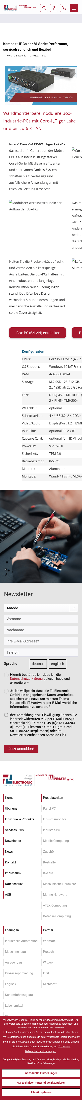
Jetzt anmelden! (21, 749)
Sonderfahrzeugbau (19, 995)
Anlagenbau (13, 962)
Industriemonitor (54, 819)
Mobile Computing (56, 841)
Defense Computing (57, 916)
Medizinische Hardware (59, 884)
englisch (57, 664)
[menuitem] (74, 8)
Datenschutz (14, 884)
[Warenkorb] (64, 8)
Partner (48, 930)
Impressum (13, 873)
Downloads (13, 841)
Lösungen (12, 930)
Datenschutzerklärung (26, 679)
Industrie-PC (51, 830)
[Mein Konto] (54, 8)
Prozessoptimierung (19, 973)
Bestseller (50, 862)
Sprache (10, 663)
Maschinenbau (15, 952)
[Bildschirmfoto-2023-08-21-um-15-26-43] (41, 85)
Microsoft (50, 984)
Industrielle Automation (21, 941)
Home (9, 798)
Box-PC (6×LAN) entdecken (38, 332)
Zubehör (49, 851)
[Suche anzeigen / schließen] (44, 8)
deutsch (38, 664)
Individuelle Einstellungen (41, 1073)
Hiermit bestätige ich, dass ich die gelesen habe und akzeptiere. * (40, 679)
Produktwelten (53, 798)
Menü (74, 8)
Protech (48, 952)
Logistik (10, 984)
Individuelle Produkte (19, 819)
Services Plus (14, 830)
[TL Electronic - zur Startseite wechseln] (11, 8)
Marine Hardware (55, 895)
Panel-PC (49, 808)
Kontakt (10, 862)
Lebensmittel (14, 1005)
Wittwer (48, 962)
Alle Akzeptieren (41, 1092)
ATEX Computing (55, 905)
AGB (8, 895)
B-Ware (48, 873)
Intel (46, 973)
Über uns (11, 808)
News (9, 851)
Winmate (49, 941)
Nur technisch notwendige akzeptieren (41, 1082)
